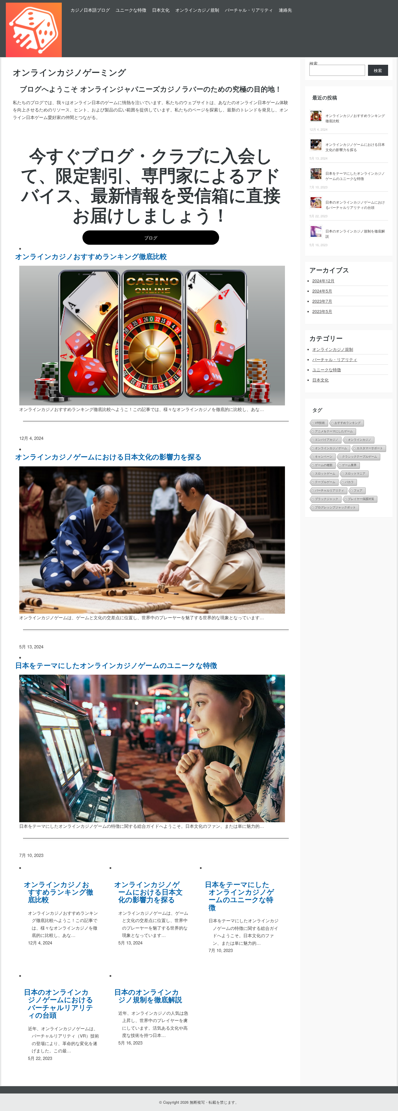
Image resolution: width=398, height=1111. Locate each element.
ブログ (150, 238)
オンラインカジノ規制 (197, 10)
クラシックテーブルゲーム (359, 456)
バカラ (349, 482)
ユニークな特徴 (131, 10)
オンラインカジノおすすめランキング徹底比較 (93, 256)
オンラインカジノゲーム (331, 448)
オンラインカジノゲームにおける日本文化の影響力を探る (110, 456)
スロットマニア (355, 473)
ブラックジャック (326, 499)
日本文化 (161, 10)
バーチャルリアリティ (329, 490)
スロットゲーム (325, 473)
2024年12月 (323, 281)
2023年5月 (322, 311)
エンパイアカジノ (326, 439)
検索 (313, 63)
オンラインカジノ (359, 439)
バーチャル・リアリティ (249, 10)
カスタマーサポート (370, 448)
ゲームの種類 (323, 465)
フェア (358, 490)
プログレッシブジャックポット (335, 507)
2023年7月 (322, 301)
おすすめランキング (347, 422)
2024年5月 (322, 291)
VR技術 (320, 422)
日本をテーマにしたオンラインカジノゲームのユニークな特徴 (118, 665)
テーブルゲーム (325, 482)
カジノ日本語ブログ (90, 10)
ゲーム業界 (349, 465)
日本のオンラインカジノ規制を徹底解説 (150, 995)
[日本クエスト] (34, 28)
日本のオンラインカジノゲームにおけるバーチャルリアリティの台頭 (60, 1003)
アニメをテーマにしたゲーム (334, 431)
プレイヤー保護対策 (361, 499)
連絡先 (285, 10)
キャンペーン (323, 456)
